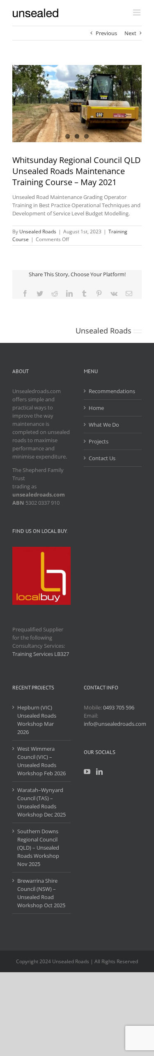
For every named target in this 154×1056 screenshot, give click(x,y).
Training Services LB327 (40, 654)
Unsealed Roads (37, 231)
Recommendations (112, 391)
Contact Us (102, 458)
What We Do (104, 424)
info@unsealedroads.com (115, 723)
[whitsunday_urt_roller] (77, 103)
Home (96, 408)
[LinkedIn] (99, 771)
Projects (98, 441)
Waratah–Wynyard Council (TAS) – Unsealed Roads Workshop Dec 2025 (41, 802)
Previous (106, 33)
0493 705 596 (118, 707)
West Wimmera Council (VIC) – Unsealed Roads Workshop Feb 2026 (41, 761)
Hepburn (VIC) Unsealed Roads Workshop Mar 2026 (36, 720)
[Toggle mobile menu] (137, 12)
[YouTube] (87, 771)
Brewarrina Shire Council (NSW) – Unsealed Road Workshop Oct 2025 (41, 893)
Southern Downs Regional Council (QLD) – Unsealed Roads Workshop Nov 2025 (38, 848)
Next (130, 33)
